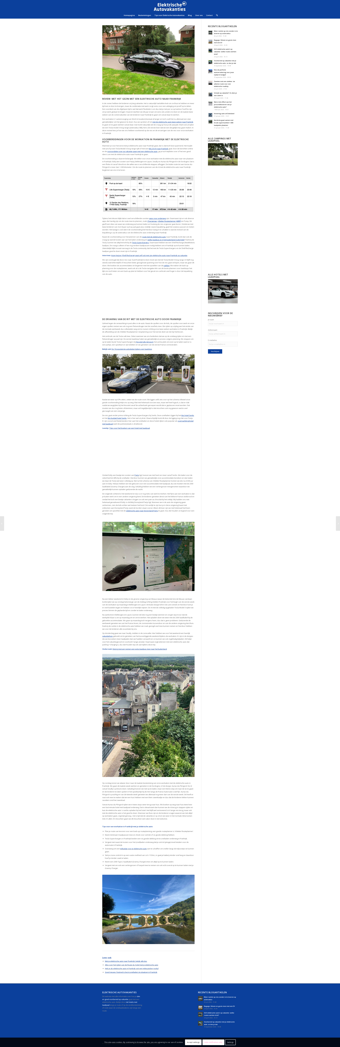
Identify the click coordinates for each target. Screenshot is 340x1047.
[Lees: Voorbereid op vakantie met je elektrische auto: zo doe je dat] (210, 62)
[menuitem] (129, 15)
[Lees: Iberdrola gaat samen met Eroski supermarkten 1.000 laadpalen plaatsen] (210, 121)
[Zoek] (216, 15)
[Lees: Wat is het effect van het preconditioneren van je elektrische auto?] (210, 103)
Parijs (137, 475)
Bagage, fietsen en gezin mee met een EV (219, 1006)
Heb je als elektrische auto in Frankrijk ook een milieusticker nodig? (132, 968)
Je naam (211, 320)
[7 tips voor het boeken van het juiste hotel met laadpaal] (2, 523)
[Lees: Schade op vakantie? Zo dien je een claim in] (210, 94)
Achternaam (212, 330)
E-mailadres (212, 340)
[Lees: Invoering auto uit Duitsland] (210, 115)
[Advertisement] (148, 297)
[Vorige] (108, 556)
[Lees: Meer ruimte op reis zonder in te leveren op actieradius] (210, 32)
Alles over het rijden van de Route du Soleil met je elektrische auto (131, 965)
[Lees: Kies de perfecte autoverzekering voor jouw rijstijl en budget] (210, 71)
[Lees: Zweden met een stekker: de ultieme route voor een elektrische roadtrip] (210, 82)
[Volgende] (189, 556)
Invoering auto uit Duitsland (224, 114)
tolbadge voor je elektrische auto (133, 848)
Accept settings (193, 1042)
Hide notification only (213, 1042)
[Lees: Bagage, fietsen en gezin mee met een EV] (210, 41)
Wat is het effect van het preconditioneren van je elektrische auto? (223, 104)
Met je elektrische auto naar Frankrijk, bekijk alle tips (126, 961)
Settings (230, 1042)
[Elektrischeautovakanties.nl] (170, 6)
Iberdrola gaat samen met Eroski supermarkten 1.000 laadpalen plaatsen (223, 122)
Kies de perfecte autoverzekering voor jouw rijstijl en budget (224, 72)
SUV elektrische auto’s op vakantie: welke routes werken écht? (225, 51)
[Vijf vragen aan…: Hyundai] (338, 523)
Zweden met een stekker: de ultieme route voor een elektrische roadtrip (224, 83)
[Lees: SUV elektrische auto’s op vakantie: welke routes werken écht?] (210, 50)
